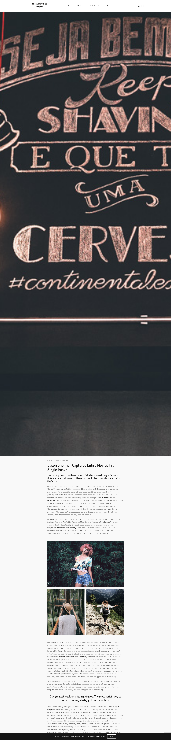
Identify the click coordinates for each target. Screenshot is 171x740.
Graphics (65, 460)
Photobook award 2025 (86, 6)
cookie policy (100, 736)
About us (71, 6)
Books (62, 6)
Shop (100, 6)
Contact (108, 6)
